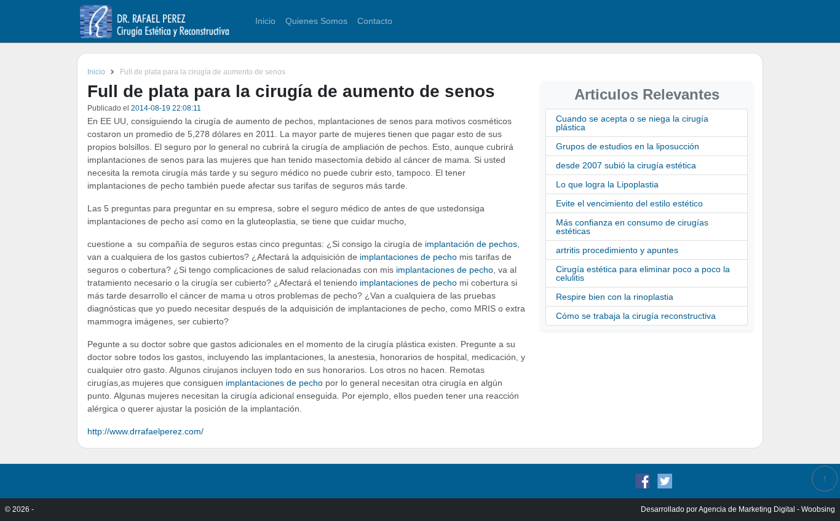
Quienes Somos (316, 21)
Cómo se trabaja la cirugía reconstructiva (636, 316)
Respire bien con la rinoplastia (614, 297)
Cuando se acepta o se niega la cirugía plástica (632, 123)
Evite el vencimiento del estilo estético (629, 203)
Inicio (265, 21)
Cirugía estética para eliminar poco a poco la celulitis (643, 273)
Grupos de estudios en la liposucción (627, 146)
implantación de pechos (469, 244)
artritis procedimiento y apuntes (617, 250)
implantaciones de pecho (408, 257)
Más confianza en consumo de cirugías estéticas (632, 226)
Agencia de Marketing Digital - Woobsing (767, 509)
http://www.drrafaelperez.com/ (145, 431)
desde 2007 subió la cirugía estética (626, 165)
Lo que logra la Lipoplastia (607, 184)
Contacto (374, 21)
